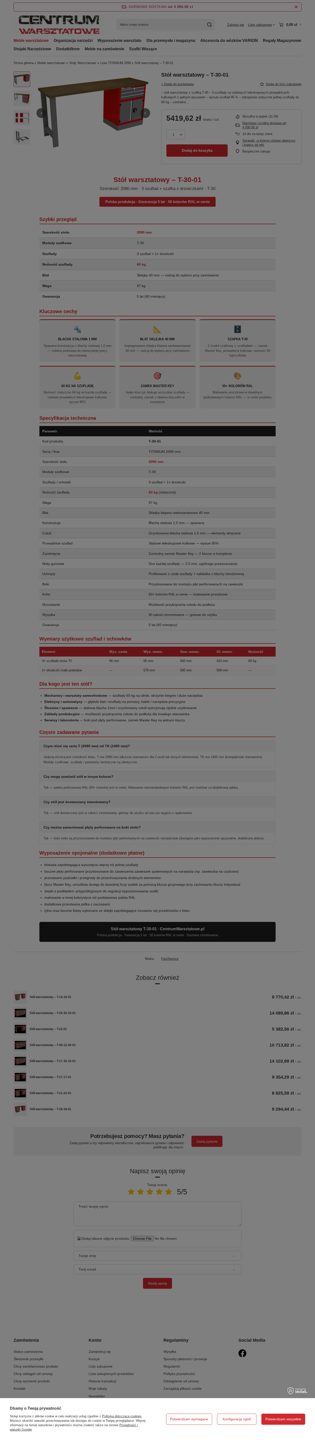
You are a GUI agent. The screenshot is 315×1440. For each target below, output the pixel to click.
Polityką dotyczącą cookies (122, 1416)
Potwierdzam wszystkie (283, 1419)
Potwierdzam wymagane (189, 1419)
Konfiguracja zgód (237, 1419)
